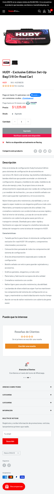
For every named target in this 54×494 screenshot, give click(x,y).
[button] (8, 86)
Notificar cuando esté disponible (27, 135)
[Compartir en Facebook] (35, 151)
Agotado (27, 131)
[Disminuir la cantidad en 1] (14, 121)
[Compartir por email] (49, 151)
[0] (49, 11)
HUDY (5, 82)
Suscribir (10, 441)
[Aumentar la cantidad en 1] (28, 121)
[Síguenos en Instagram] (9, 465)
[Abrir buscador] (39, 11)
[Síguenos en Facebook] (4, 465)
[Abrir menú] (4, 11)
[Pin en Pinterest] (40, 151)
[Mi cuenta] (44, 11)
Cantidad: (7, 122)
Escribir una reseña (27, 346)
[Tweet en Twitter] (45, 151)
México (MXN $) (9, 453)
